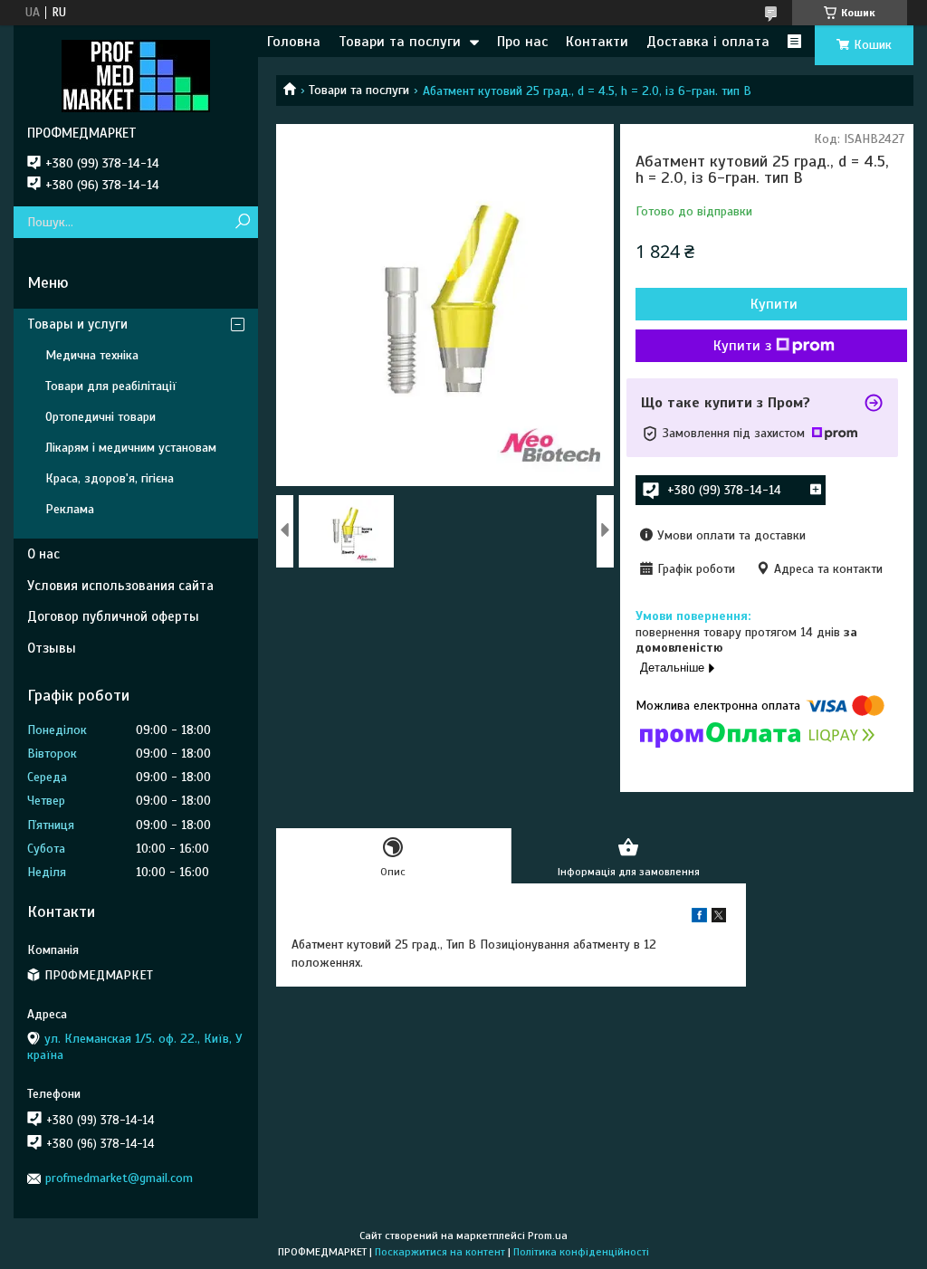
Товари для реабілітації (111, 386)
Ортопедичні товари (100, 417)
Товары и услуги (77, 324)
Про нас (522, 42)
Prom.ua (548, 1235)
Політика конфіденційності (581, 1251)
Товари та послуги (400, 42)
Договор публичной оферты (113, 616)
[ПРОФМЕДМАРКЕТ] (135, 75)
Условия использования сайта (120, 585)
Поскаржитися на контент (440, 1251)
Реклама (69, 509)
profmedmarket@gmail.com (119, 1178)
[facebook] (699, 918)
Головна (293, 42)
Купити (774, 304)
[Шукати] (242, 222)
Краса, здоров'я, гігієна (109, 478)
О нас (43, 554)
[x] (719, 918)
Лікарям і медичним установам (130, 447)
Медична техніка (92, 355)
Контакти (597, 42)
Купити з (742, 346)
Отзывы (51, 648)
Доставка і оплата (707, 42)
